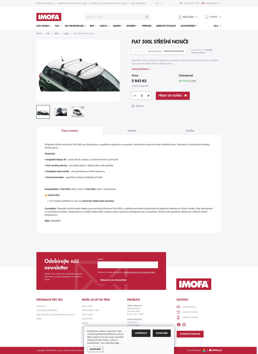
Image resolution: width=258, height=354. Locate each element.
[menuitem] (44, 26)
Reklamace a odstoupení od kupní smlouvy (109, 3)
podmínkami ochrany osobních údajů (139, 272)
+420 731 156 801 (190, 317)
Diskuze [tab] (132, 130)
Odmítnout (141, 333)
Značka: (198, 53)
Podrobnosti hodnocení (174, 51)
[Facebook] (179, 324)
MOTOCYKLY (87, 319)
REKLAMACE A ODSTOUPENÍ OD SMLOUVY (55, 314)
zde (117, 342)
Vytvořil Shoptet (194, 350)
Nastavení (95, 349)
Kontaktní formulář (190, 334)
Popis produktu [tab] (69, 130)
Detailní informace (140, 69)
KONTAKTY (41, 306)
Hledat (147, 17)
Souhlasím (161, 333)
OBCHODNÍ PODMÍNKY (46, 310)
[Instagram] (184, 324)
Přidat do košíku (170, 95)
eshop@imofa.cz (189, 307)
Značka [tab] (190, 130)
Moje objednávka (138, 3)
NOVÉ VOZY (87, 306)
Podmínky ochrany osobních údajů (72, 3)
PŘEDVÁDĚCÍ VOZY (90, 310)
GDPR (39, 319)
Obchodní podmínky (44, 3)
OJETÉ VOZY (87, 314)
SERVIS (85, 323)
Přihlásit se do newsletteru (113, 280)
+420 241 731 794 (190, 312)
